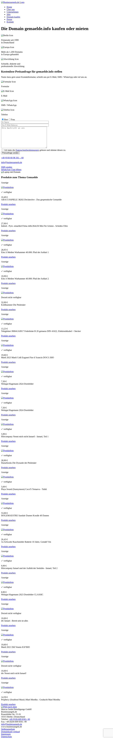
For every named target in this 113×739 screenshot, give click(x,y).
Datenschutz (6, 736)
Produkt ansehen (8, 204)
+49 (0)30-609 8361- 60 (19, 719)
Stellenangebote (8, 729)
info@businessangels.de (11, 162)
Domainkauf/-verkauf (10, 731)
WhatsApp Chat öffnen (11, 169)
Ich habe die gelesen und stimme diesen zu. (35, 150)
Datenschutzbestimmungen (27, 150)
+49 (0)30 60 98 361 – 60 (12, 158)
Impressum (6, 734)
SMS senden (6, 167)
